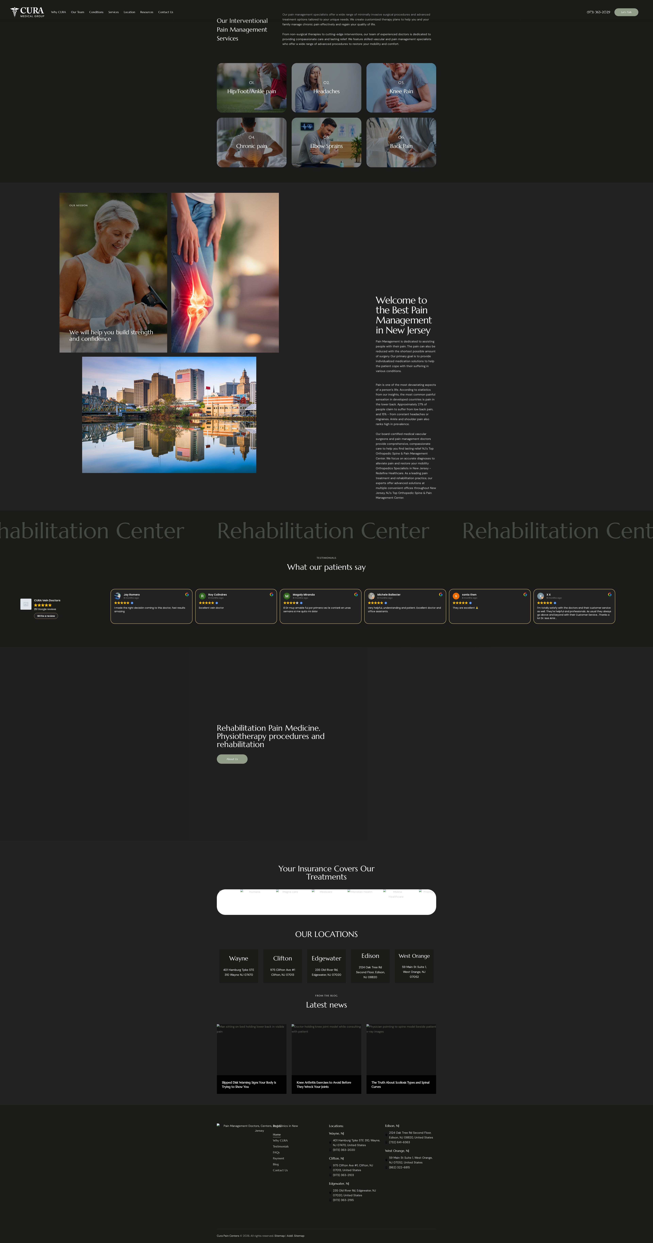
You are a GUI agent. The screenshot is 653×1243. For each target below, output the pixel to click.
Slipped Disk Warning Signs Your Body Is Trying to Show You (249, 1084)
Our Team (77, 12)
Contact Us (165, 12)
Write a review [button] (46, 616)
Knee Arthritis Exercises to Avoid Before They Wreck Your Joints (324, 1084)
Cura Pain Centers (228, 1236)
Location (129, 12)
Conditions (96, 12)
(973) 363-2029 (598, 12)
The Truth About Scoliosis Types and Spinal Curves (400, 1084)
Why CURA (58, 12)
